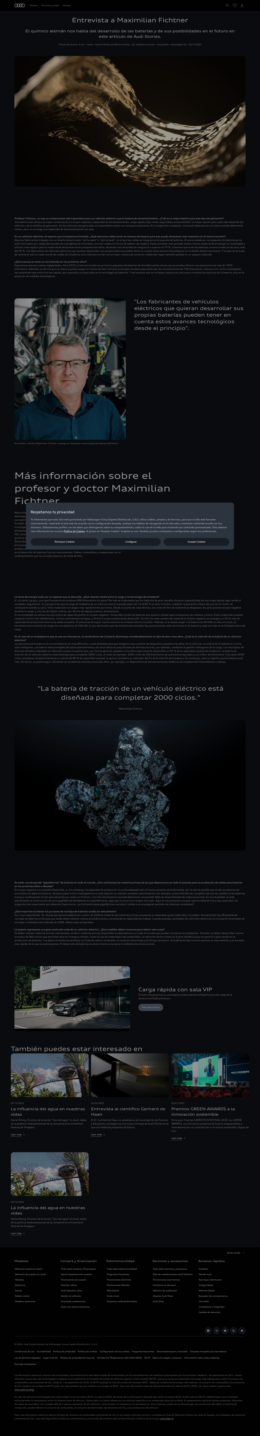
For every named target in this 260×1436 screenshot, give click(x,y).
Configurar (131, 542)
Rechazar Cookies (64, 542)
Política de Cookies (74, 531)
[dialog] (130, 526)
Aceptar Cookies (196, 542)
